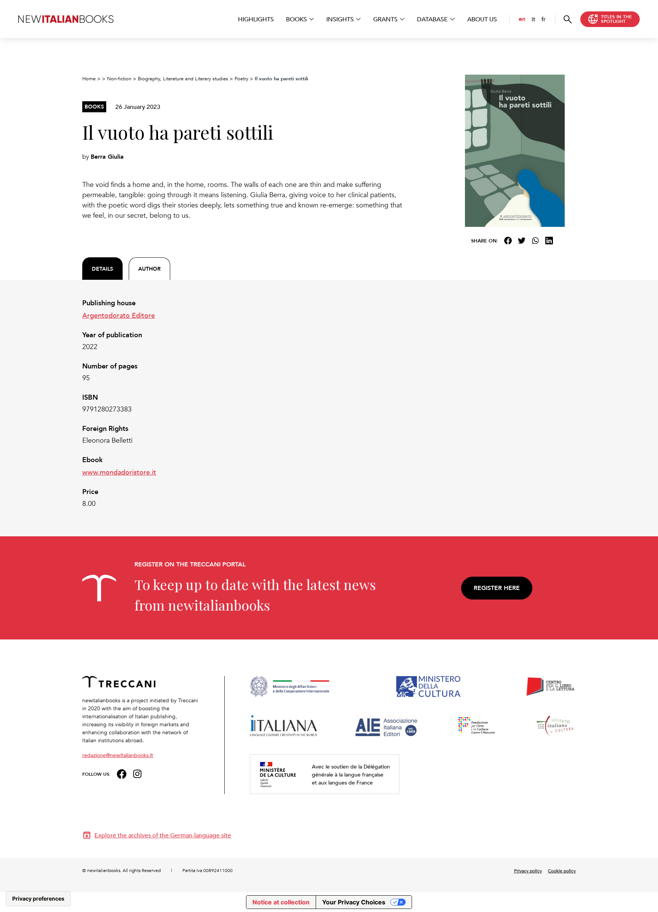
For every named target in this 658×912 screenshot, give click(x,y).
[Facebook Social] (121, 773)
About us (482, 19)
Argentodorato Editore (118, 314)
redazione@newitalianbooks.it (117, 755)
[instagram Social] (137, 773)
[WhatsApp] (535, 240)
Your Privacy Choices (353, 902)
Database (432, 19)
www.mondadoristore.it (119, 471)
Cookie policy (562, 870)
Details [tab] (102, 269)
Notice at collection (281, 902)
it (533, 19)
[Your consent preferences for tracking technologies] (38, 898)
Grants (385, 19)
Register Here (497, 588)
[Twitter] (521, 240)
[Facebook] (508, 240)
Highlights (256, 19)
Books (296, 19)
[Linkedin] (549, 240)
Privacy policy (528, 870)
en (522, 19)
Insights (340, 19)
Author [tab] (149, 269)
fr (543, 19)
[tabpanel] (245, 403)
